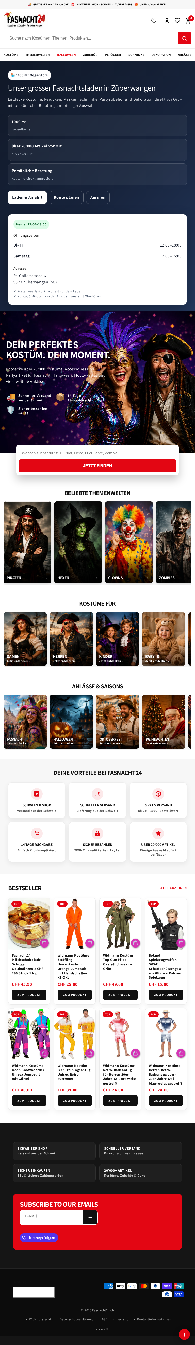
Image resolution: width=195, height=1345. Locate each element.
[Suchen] (184, 38)
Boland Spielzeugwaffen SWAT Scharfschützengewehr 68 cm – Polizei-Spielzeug (165, 966)
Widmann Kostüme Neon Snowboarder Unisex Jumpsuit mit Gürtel (28, 1072)
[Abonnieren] (90, 1217)
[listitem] (27, 542)
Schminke (136, 55)
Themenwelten (37, 55)
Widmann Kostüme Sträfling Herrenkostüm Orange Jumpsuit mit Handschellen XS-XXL (73, 966)
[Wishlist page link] (153, 20)
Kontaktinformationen (154, 1319)
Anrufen (97, 197)
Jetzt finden (97, 466)
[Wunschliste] (177, 20)
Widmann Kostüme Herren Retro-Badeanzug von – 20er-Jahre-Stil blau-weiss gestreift (165, 1074)
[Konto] (167, 20)
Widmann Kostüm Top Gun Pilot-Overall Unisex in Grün (118, 962)
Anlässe (184, 55)
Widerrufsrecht (40, 1319)
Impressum (100, 1328)
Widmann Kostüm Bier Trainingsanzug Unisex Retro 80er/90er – (74, 1072)
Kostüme (11, 55)
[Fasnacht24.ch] (74, 20)
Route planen (66, 197)
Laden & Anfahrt (27, 197)
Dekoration (161, 55)
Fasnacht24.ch (103, 1310)
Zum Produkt (29, 995)
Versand (123, 1319)
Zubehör (90, 55)
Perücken (113, 55)
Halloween (66, 55)
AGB (105, 1319)
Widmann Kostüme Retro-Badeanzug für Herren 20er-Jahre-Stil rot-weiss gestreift (120, 1074)
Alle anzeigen (173, 888)
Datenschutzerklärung (76, 1319)
